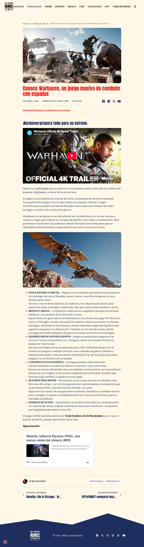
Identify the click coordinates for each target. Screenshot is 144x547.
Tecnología (95, 6)
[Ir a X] (103, 536)
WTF (107, 6)
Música (72, 6)
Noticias (19, 6)
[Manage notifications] (5, 542)
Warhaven (40, 192)
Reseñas (59, 6)
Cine (81, 6)
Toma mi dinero (122, 6)
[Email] (119, 101)
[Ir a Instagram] (108, 536)
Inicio (26, 24)
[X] (114, 101)
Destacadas (96, 481)
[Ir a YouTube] (124, 536)
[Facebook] (104, 101)
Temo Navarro (37, 481)
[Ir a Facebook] (98, 536)
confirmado (41, 188)
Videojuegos (34, 6)
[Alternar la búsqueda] (135, 7)
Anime (48, 6)
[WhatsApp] (109, 101)
